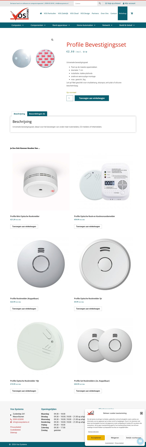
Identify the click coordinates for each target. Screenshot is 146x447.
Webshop (122, 13)
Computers (16, 25)
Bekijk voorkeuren (133, 438)
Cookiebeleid (109, 443)
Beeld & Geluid (125, 25)
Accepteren (96, 438)
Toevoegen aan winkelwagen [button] (24, 226)
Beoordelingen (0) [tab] (37, 114)
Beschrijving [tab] (19, 114)
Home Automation (85, 25)
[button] (141, 413)
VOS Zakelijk (63, 13)
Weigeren (115, 438)
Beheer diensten (93, 432)
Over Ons (104, 13)
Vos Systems (16, 409)
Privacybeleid (119, 443)
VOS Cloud (74, 13)
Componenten (37, 25)
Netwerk (106, 25)
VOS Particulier (50, 13)
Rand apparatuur (60, 25)
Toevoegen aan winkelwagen (92, 98)
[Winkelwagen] (131, 13)
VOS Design (85, 13)
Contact (114, 13)
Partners (95, 13)
